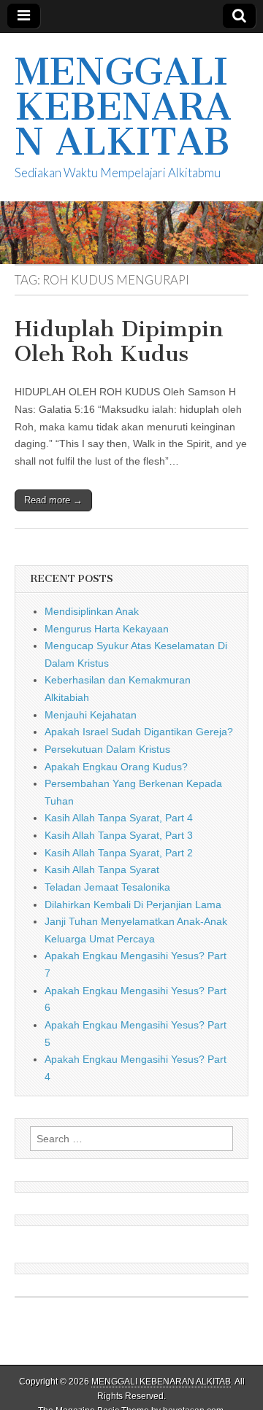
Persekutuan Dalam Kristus (107, 749)
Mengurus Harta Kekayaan (107, 629)
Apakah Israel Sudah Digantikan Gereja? (139, 731)
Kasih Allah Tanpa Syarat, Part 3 (119, 835)
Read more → (53, 500)
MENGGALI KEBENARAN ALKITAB (123, 107)
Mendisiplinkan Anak (92, 611)
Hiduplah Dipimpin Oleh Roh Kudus (119, 341)
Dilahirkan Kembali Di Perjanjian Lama (133, 904)
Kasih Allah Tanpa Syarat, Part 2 (119, 853)
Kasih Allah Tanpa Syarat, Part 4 (119, 818)
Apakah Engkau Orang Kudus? (116, 766)
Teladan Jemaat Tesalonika (107, 887)
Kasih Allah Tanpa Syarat (102, 869)
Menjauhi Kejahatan (91, 715)
